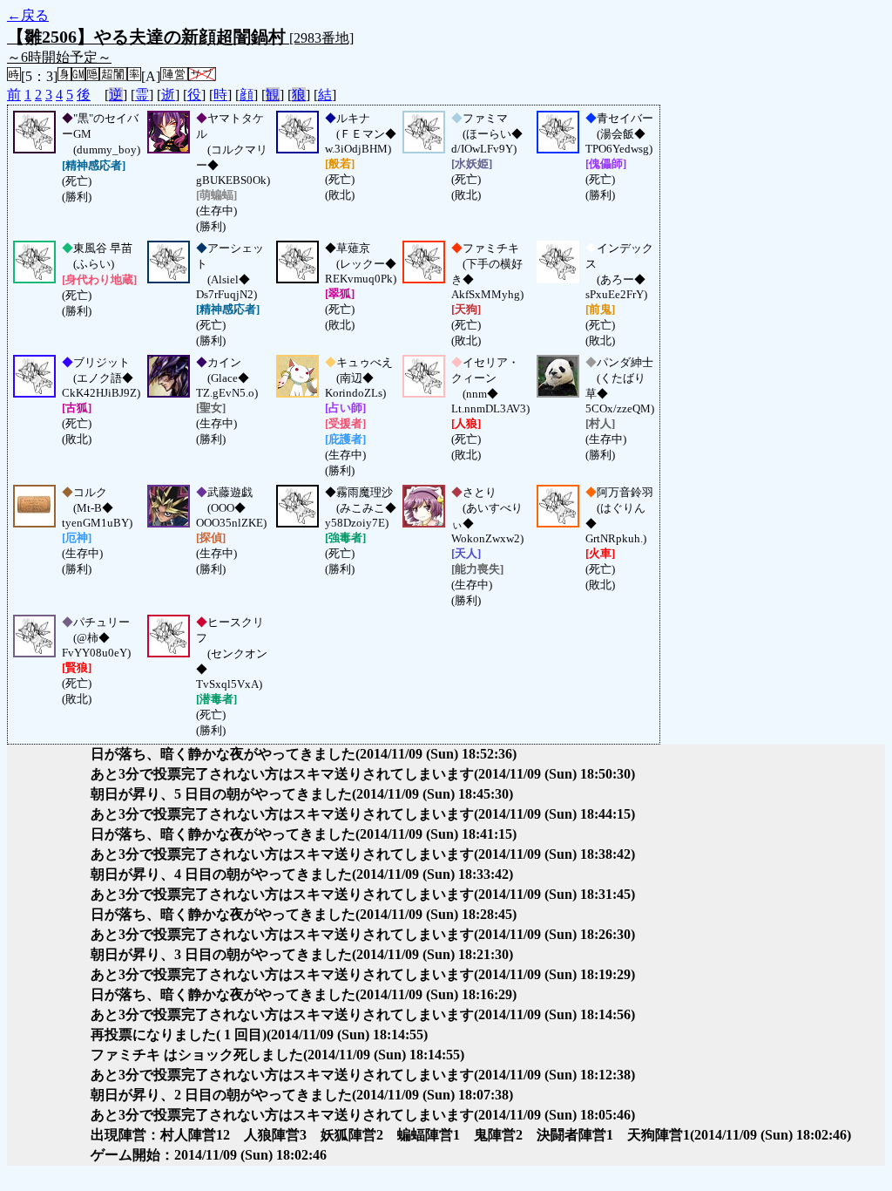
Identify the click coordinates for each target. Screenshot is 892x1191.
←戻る (28, 15)
